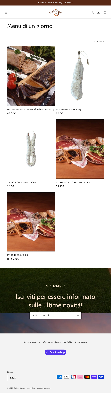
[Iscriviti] (78, 315)
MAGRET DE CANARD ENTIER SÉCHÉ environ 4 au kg (30, 109)
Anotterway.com (44, 388)
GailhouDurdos (19, 388)
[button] (6, 12)
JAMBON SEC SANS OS (17, 255)
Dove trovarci (81, 342)
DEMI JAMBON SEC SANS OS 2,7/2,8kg (73, 182)
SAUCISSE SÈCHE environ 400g (21, 182)
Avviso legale (54, 342)
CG (44, 342)
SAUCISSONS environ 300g (68, 109)
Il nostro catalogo (32, 342)
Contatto (67, 342)
